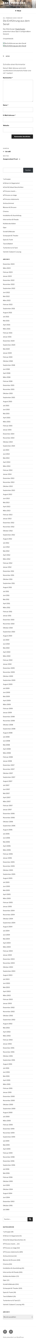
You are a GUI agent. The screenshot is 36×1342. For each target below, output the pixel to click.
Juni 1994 (6, 1197)
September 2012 (9, 535)
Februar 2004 (8, 951)
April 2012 (6, 555)
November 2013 (8, 482)
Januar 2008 (7, 761)
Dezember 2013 (8, 478)
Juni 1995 (6, 1185)
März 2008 (7, 753)
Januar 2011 (7, 616)
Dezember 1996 (8, 1161)
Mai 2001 (6, 1076)
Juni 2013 (6, 498)
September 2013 (9, 490)
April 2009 (7, 700)
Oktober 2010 (8, 628)
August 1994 (7, 1193)
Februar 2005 (8, 902)
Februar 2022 (7, 304)
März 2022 (6, 300)
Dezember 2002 (8, 1007)
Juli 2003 (6, 979)
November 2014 (8, 438)
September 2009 (9, 680)
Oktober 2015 (8, 393)
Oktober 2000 (8, 1104)
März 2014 (6, 466)
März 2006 (7, 850)
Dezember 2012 (8, 523)
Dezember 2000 (9, 1096)
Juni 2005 (6, 886)
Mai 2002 (6, 1028)
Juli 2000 (6, 1117)
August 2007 (7, 781)
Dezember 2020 (8, 341)
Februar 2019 (7, 357)
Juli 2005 (6, 882)
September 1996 (9, 1165)
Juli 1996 (6, 1169)
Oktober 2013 (8, 486)
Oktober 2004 (8, 919)
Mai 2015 (6, 413)
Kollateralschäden (9, 223)
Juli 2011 (6, 591)
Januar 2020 (7, 353)
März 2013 (6, 511)
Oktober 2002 (8, 1016)
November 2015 (8, 389)
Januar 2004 (7, 955)
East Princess (14, 2)
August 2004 (7, 927)
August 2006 (7, 830)
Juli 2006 (6, 834)
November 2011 (8, 575)
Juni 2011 (6, 595)
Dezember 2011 (8, 571)
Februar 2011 (7, 612)
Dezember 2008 (9, 717)
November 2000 (9, 1100)
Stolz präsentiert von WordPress (13, 1337)
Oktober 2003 (8, 967)
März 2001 (6, 1084)
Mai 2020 (6, 349)
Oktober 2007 (8, 773)
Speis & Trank (8, 240)
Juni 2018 (6, 369)
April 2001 (6, 1080)
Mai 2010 (6, 648)
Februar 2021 (7, 333)
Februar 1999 (7, 1153)
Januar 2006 (7, 858)
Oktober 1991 (7, 1205)
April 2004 (7, 943)
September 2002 (9, 1020)
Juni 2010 (6, 644)
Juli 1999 (6, 1141)
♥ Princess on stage (10, 195)
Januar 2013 (7, 519)
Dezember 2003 (9, 959)
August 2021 (7, 313)
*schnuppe (7, 179)
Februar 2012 (7, 563)
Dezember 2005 (9, 862)
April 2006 (7, 846)
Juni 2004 (6, 935)
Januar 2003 (7, 1003)
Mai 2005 (6, 890)
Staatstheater (20, 29)
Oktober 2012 (8, 531)
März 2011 (6, 607)
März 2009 (7, 704)
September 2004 (9, 923)
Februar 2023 (8, 272)
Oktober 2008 (8, 725)
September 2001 (9, 1060)
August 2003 (7, 975)
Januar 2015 (7, 430)
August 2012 (7, 539)
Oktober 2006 (8, 822)
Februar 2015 (7, 426)
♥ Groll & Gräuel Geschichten (13, 187)
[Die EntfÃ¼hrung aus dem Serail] (14, 46)
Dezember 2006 (9, 813)
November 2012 (8, 527)
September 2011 (9, 583)
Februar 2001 (7, 1088)
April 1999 (6, 1149)
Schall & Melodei (9, 231)
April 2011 (6, 603)
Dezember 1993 (8, 1201)
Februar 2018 (7, 381)
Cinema (5, 211)
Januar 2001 (7, 1092)
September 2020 (9, 345)
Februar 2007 (8, 805)
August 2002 (7, 1024)
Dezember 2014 (8, 434)
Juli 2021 (6, 317)
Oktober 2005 (8, 870)
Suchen (28, 170)
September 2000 (9, 1109)
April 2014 (6, 462)
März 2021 (6, 329)
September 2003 (9, 971)
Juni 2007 (6, 789)
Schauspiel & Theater (10, 236)
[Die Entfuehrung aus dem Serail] (14, 43)
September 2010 (9, 632)
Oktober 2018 (8, 361)
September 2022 (9, 288)
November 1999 (8, 1133)
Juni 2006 (6, 838)
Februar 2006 (8, 854)
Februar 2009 (8, 708)
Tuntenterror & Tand (10, 248)
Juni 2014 (6, 454)
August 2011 (7, 587)
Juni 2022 (6, 292)
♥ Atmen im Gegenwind (11, 183)
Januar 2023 (7, 276)
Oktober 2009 (8, 676)
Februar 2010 (7, 660)
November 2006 (9, 818)
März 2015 (6, 422)
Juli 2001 (6, 1068)
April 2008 (7, 749)
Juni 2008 (6, 741)
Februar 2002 (8, 1040)
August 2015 (7, 401)
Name (5, 105)
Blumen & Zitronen (9, 207)
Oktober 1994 (8, 1189)
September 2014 (9, 446)
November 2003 (9, 963)
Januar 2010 (7, 664)
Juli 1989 (6, 1209)
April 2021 (6, 325)
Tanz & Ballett (8, 244)
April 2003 (7, 991)
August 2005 (7, 878)
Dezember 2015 (8, 385)
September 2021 (9, 308)
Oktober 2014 (8, 442)
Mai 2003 (6, 987)
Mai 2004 (6, 939)
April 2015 (6, 418)
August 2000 (7, 1112)
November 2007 (9, 769)
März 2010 (6, 656)
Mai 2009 (6, 696)
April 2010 (6, 652)
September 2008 (9, 729)
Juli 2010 (6, 640)
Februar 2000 (8, 1125)
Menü (19, 11)
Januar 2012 (7, 567)
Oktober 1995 (8, 1181)
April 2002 (6, 1032)
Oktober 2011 (7, 579)
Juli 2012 (6, 543)
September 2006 (9, 826)
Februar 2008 (8, 757)
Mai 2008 (6, 745)
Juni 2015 (6, 409)
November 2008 (9, 721)
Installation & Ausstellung (12, 215)
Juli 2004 (6, 931)
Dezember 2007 (8, 765)
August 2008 (7, 733)
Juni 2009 (6, 692)
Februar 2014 (7, 470)
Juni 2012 (6, 547)
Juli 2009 (6, 688)
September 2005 (9, 874)
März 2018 (6, 377)
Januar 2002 (7, 1044)
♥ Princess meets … (10, 191)
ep (22, 18)
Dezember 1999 (8, 1129)
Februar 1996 (7, 1177)
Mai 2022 (6, 296)
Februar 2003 (8, 999)
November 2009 (9, 672)
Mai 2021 (6, 321)
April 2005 (7, 894)
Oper (8, 56)
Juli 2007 (6, 785)
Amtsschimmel (8, 203)
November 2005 (9, 866)
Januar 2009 (7, 712)
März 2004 (7, 947)
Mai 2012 (6, 551)
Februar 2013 (7, 515)
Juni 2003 (6, 983)
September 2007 (9, 777)
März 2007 (7, 801)
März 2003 (7, 995)
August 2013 (7, 494)
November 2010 (8, 624)
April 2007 (6, 797)
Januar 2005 (7, 906)
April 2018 (6, 373)
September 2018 (9, 365)
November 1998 (8, 1157)
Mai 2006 (6, 842)
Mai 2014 (6, 458)
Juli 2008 (6, 737)
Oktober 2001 (8, 1056)
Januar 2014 (7, 474)
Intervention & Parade (11, 219)
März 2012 (6, 559)
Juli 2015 (6, 405)
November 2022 (8, 284)
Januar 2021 (7, 337)
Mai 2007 (6, 793)
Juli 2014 (6, 450)
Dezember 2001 (8, 1048)
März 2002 (7, 1036)
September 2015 (9, 397)
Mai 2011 (6, 599)
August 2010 (7, 636)
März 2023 (7, 268)
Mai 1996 (6, 1173)
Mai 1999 (6, 1145)
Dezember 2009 (9, 668)
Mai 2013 (6, 502)
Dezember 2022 (8, 280)
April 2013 (6, 506)
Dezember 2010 (8, 620)
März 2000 (7, 1121)
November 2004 (9, 915)
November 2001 (8, 1052)
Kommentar (8, 78)
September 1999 (9, 1137)
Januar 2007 (7, 810)
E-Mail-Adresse (9, 115)
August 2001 (7, 1064)
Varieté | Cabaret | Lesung (12, 252)
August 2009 (7, 684)
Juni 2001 (6, 1072)
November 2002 (9, 1011)
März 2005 (7, 898)
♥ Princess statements (11, 199)
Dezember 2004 (9, 910)
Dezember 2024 (8, 264)
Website (6, 125)
